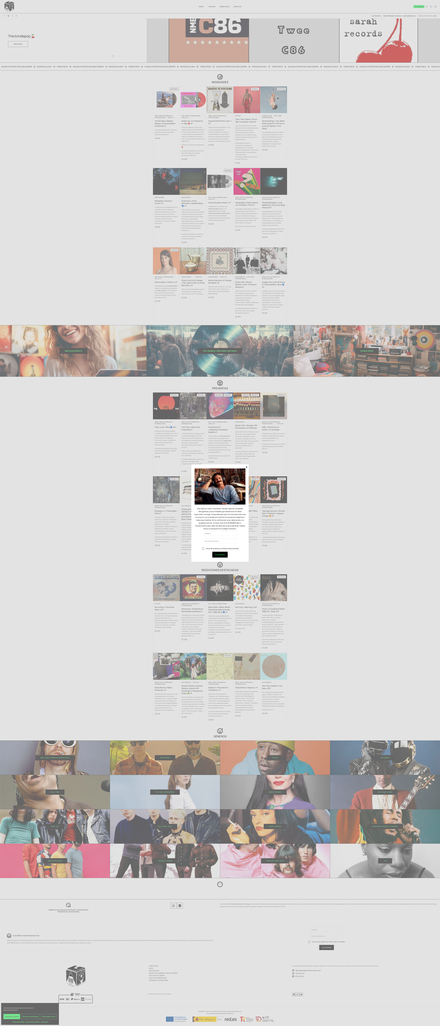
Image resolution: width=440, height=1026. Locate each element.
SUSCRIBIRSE (220, 555)
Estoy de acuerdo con (222, 548)
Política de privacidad (230, 548)
